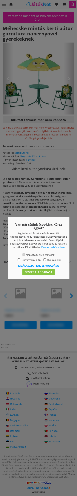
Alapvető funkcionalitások (40, 255)
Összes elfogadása (38, 272)
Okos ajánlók (54, 260)
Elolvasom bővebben (53, 247)
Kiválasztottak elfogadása (38, 265)
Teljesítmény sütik (31, 260)
